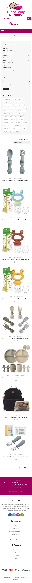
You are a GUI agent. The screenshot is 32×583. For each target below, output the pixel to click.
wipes (17, 131)
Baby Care (5, 48)
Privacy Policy (16, 537)
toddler (6, 128)
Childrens (19, 108)
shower (18, 122)
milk (16, 116)
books (22, 102)
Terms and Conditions (16, 540)
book (16, 102)
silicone (25, 122)
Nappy (6, 119)
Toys (4, 65)
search (29, 18)
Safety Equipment (8, 62)
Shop (16, 525)
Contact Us (16, 528)
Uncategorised (7, 67)
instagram (18, 515)
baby (5, 102)
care (22, 105)
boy (11, 105)
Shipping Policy (16, 534)
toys (24, 128)
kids (11, 116)
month (22, 116)
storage (17, 125)
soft (10, 125)
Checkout (16, 555)
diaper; (6, 110)
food (19, 110)
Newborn (13, 119)
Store (23, 125)
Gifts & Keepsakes (8, 53)
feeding (13, 110)
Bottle (5, 105)
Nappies (5, 55)
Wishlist (16, 558)
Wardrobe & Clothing (8, 70)
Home (2, 35)
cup (26, 108)
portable (20, 119)
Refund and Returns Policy (16, 531)
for (24, 110)
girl (10, 113)
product (6, 122)
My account (16, 549)
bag (11, 102)
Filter (6, 89)
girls (15, 113)
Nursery (5, 58)
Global (20, 113)
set (12, 122)
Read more (16, 180)
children (12, 108)
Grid (3, 142)
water (11, 131)
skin (5, 125)
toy (19, 128)
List (6, 142)
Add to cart (16, 259)
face (10, 515)
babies (20, 99)
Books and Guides (7, 50)
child (5, 108)
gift (5, 113)
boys (16, 105)
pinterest (22, 515)
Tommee (13, 128)
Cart (16, 552)
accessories (7, 99)
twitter (14, 515)
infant (5, 116)
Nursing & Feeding (7, 60)
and (15, 99)
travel (5, 131)
